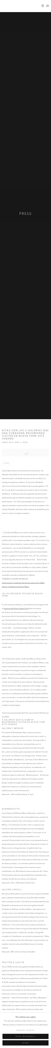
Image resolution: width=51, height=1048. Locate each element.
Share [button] (6, 463)
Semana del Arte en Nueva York (16, 608)
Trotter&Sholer (19, 5)
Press (25, 214)
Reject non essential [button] (25, 1036)
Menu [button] (47, 6)
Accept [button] (25, 1043)
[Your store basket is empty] (42, 6)
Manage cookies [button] (25, 1030)
